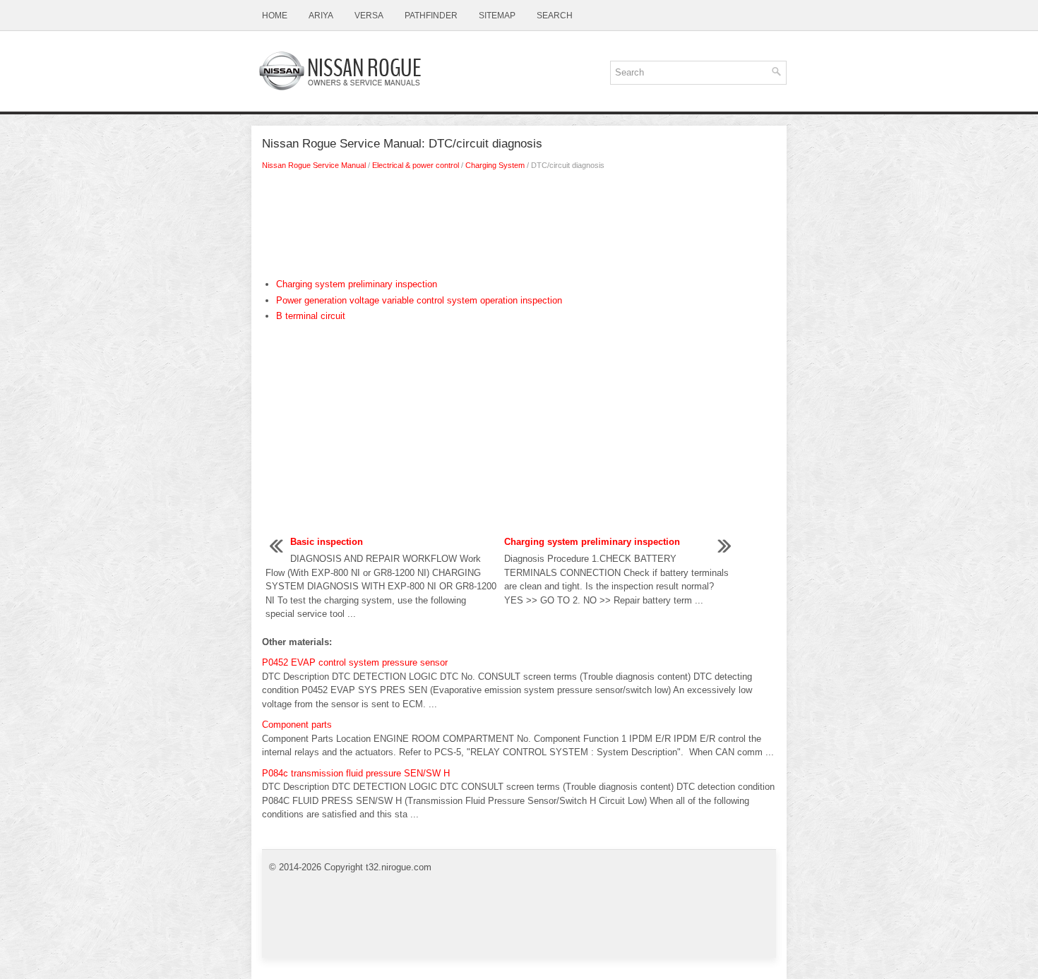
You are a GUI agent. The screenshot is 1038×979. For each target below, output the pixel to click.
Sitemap (497, 15)
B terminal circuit (310, 316)
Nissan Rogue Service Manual (314, 165)
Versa (368, 15)
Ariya (321, 15)
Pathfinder (431, 15)
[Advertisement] (519, 228)
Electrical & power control (415, 165)
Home (274, 15)
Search (555, 15)
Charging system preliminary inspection (356, 284)
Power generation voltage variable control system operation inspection (419, 300)
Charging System (495, 165)
